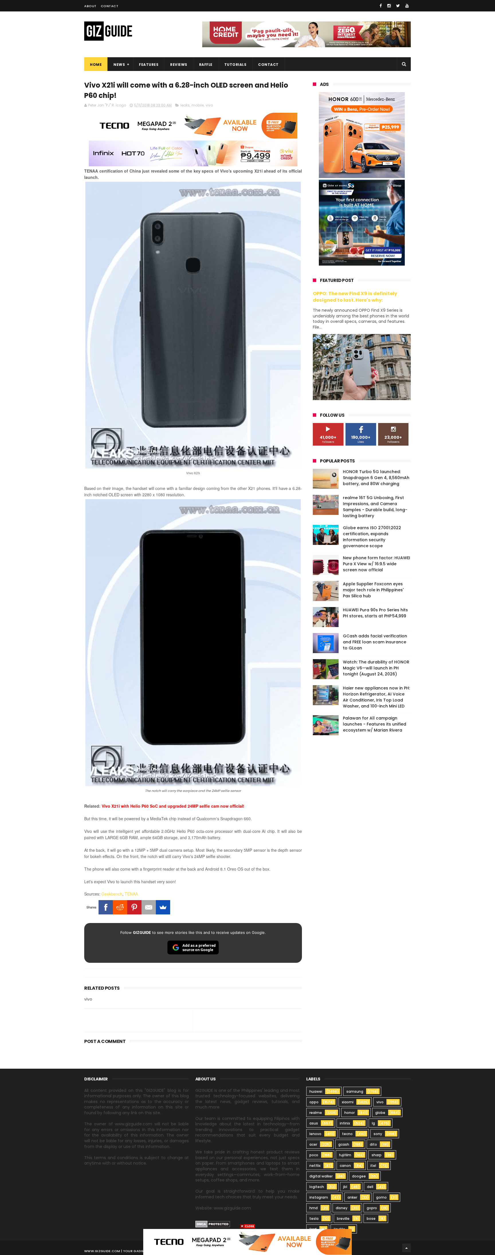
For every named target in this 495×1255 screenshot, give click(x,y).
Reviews (178, 64)
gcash (343, 1144)
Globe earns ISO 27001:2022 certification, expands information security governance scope (372, 537)
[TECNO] (247, 1241)
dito (373, 1144)
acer (313, 1144)
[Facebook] (106, 907)
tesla (314, 1218)
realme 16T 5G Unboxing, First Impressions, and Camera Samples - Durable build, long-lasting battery (375, 507)
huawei (315, 1091)
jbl (345, 1186)
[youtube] (407, 5)
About (90, 6)
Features (148, 64)
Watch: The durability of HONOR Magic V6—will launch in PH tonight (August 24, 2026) (376, 668)
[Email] (149, 907)
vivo (209, 105)
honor (349, 1112)
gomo (381, 1197)
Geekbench (111, 894)
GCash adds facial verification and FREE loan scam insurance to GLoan (375, 642)
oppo (314, 1102)
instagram (318, 1197)
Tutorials (235, 64)
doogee (359, 1176)
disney (341, 1207)
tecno (347, 1133)
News (119, 64)
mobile (198, 105)
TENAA (131, 894)
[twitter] (398, 5)
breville (343, 1218)
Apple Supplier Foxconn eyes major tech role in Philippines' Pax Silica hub (373, 590)
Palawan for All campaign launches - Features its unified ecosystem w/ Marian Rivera (374, 724)
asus (313, 1123)
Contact (110, 6)
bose (371, 1218)
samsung (354, 1091)
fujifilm (345, 1155)
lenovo (315, 1133)
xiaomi (347, 1102)
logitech (316, 1186)
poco (313, 1155)
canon (345, 1165)
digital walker (321, 1176)
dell (370, 1186)
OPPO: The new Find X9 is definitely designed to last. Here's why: (355, 296)
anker (352, 1197)
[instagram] (389, 5)
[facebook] (381, 5)
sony (378, 1133)
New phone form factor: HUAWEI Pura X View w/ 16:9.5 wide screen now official (376, 564)
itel (373, 1165)
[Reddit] (120, 907)
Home (96, 64)
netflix (315, 1165)
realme (315, 1112)
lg (373, 1123)
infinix (345, 1123)
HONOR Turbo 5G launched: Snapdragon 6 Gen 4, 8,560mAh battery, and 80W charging (376, 478)
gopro (372, 1207)
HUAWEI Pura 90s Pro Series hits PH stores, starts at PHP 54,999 (375, 613)
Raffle (206, 64)
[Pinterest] (134, 907)
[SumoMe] (163, 907)
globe (380, 1112)
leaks (185, 105)
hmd (313, 1207)
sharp (377, 1155)
